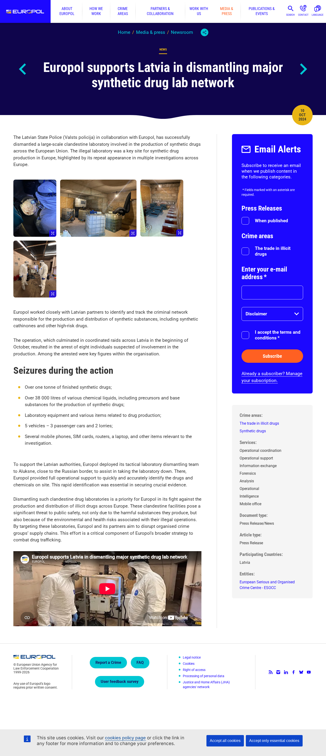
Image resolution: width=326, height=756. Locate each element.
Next (303, 69)
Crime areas (123, 11)
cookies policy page (125, 737)
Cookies (189, 663)
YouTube (309, 672)
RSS (270, 672)
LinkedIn (286, 672)
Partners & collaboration (160, 11)
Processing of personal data (203, 676)
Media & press (226, 11)
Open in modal (34, 208)
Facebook (293, 672)
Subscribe (272, 356)
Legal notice (192, 657)
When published (271, 220)
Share (204, 32)
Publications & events (262, 11)
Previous (22, 69)
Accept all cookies (225, 741)
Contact (303, 14)
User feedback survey (119, 681)
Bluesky (301, 672)
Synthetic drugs (253, 431)
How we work (96, 11)
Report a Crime (108, 662)
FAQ (140, 662)
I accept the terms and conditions (277, 335)
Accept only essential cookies (274, 741)
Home (124, 32)
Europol (25, 11)
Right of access (194, 670)
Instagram (278, 672)
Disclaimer (256, 314)
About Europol (66, 11)
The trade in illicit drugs (272, 251)
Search (290, 14)
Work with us (198, 11)
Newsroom (182, 32)
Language (317, 14)
